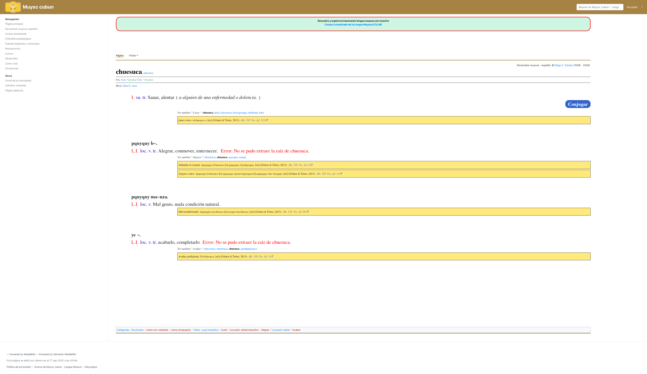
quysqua (233, 157)
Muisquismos (12, 48)
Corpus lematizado (16, 33)
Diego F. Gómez (564, 65)
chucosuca (209, 248)
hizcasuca (226, 112)
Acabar (296, 329)
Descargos (91, 366)
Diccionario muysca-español (21, 28)
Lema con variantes (157, 329)
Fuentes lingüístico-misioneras (22, 43)
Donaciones (12, 68)
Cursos (9, 53)
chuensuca (209, 157)
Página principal (14, 23)
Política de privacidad (19, 366)
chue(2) (126, 85)
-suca (134, 85)
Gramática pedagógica (18, 38)
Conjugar (578, 104)
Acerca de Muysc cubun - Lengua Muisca (57, 366)
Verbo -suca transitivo (206, 329)
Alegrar (265, 329)
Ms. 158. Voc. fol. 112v (253, 120)
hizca (217, 112)
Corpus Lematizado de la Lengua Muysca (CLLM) (353, 24)
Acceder (632, 7)
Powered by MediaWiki (22, 354)
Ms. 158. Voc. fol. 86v (295, 211)
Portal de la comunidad (18, 80)
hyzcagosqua (240, 112)
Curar (224, 329)
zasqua (242, 157)
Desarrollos (11, 58)
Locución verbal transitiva (244, 329)
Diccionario (137, 329)
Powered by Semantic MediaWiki (57, 354)
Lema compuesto (181, 329)
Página (120, 55)
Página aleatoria (14, 90)
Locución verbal (281, 329)
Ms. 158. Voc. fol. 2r (300, 165)
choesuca (148, 73)
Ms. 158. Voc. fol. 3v (260, 256)
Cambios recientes (15, 85)
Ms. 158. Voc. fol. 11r (328, 173)
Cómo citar (11, 63)
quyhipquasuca (249, 248)
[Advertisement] (54, 120)
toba (261, 112)
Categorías (123, 329)
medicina (253, 112)
